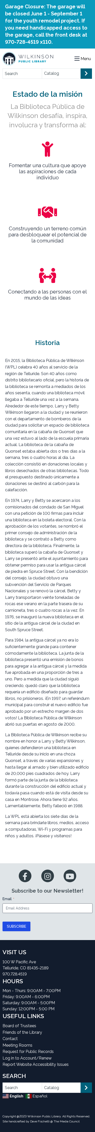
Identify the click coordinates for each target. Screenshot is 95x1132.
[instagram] (47, 876)
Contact (10, 1038)
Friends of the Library (22, 1032)
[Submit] (86, 73)
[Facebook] (25, 876)
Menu (86, 59)
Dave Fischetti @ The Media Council (55, 1121)
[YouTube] (70, 876)
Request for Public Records (28, 1051)
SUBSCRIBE (16, 926)
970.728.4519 (15, 974)
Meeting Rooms (17, 1045)
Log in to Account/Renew (27, 1058)
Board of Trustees (19, 1025)
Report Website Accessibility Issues (36, 1064)
